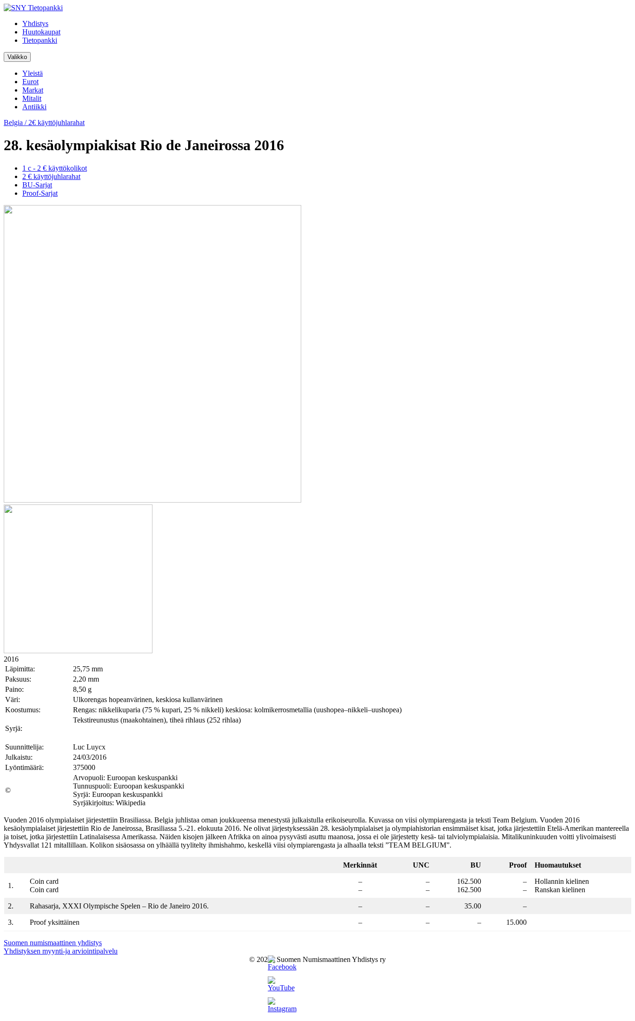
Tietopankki (39, 40)
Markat (32, 90)
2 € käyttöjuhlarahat (51, 176)
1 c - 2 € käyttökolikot (54, 168)
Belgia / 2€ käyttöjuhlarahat (44, 122)
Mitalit (31, 98)
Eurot (30, 82)
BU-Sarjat (37, 185)
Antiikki (34, 107)
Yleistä (32, 73)
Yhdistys (35, 23)
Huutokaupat (41, 32)
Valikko (17, 56)
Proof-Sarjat (40, 193)
